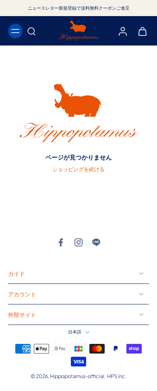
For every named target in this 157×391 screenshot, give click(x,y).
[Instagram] (78, 242)
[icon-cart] (140, 31)
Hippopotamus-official (77, 376)
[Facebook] (61, 242)
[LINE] (96, 242)
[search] (31, 31)
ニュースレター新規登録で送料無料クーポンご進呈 (79, 8)
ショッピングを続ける (78, 169)
